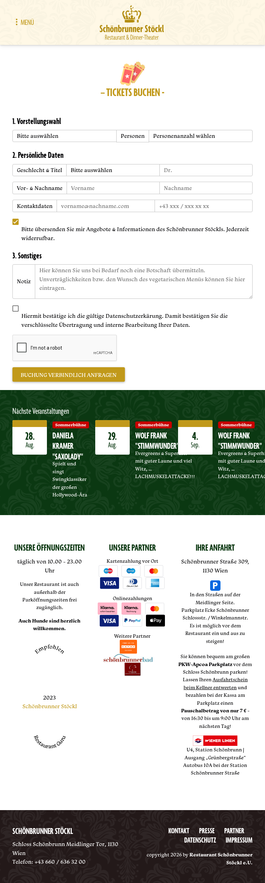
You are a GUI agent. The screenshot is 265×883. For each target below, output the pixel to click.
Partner (234, 831)
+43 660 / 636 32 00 (60, 861)
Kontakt (178, 831)
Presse (207, 831)
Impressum (239, 840)
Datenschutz (200, 840)
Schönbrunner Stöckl (49, 706)
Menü (27, 23)
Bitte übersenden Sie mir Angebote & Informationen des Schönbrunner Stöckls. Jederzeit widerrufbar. (135, 233)
